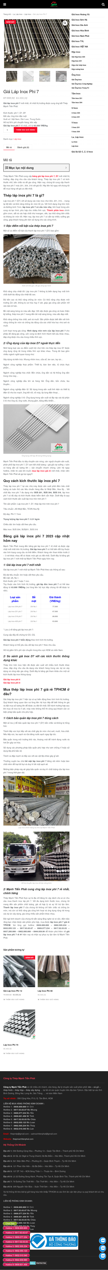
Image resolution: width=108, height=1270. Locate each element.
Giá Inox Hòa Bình (80, 30)
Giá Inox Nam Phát (80, 35)
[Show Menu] (4, 4)
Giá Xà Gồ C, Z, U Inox (82, 151)
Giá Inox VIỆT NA (80, 46)
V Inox (75, 122)
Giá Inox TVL (78, 41)
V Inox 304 (76, 131)
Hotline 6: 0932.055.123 (16, 1250)
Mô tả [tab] (9, 147)
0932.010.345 (20, 1128)
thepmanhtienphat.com (23, 1138)
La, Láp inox (78, 137)
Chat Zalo (10, 1223)
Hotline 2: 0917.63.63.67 (17, 1232)
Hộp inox (76, 51)
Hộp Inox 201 (77, 61)
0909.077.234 (20, 1112)
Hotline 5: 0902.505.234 (16, 1246)
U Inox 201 (76, 117)
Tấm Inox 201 (77, 98)
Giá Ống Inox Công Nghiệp (82, 83)
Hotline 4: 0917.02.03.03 (17, 1241)
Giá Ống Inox (77, 79)
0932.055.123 (20, 1122)
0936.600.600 (20, 1106)
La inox (74, 142)
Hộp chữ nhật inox (79, 65)
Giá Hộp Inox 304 (78, 57)
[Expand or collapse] (66, 167)
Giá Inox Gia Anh (80, 25)
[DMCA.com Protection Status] (38, 1263)
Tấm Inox (76, 93)
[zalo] (102, 1248)
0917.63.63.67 (20, 1109)
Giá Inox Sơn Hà (79, 19)
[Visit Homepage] (54, 4)
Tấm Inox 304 (77, 102)
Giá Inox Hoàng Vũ (81, 14)
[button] (65, 23)
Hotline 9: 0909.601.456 (16, 1264)
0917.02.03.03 (20, 1119)
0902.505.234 (20, 1125)
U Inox (75, 108)
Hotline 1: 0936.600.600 (16, 1227)
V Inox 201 (76, 127)
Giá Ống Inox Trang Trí (80, 88)
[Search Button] (103, 4)
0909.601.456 (20, 1116)
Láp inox (75, 146)
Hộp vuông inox (78, 69)
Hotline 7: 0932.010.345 (16, 1255)
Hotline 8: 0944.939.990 (16, 1259)
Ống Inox (76, 74)
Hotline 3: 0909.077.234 (16, 1237)
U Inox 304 (76, 113)
